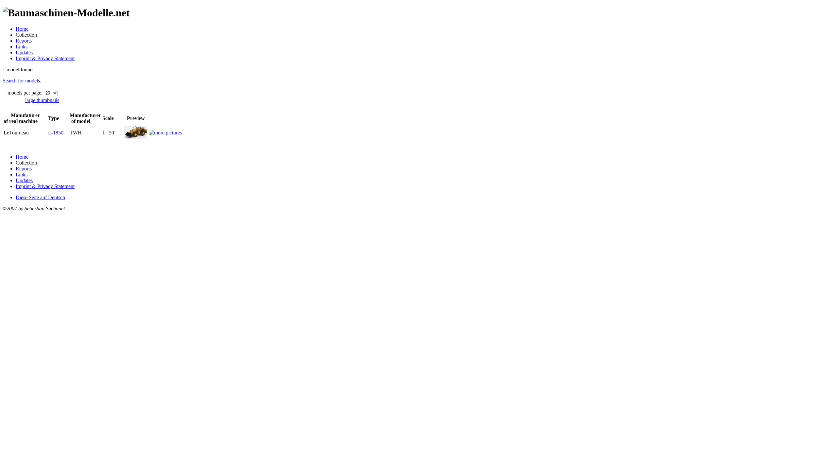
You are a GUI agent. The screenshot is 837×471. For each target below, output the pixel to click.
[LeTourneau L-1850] (135, 137)
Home (22, 29)
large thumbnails (42, 100)
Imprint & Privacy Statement (45, 58)
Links (21, 46)
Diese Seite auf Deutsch (40, 197)
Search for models (21, 80)
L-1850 (55, 132)
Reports (24, 41)
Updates (24, 52)
